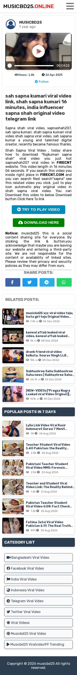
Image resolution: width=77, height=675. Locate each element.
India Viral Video (23, 579)
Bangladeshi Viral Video (29, 558)
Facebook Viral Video (27, 568)
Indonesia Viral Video (27, 590)
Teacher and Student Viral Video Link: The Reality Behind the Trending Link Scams (49, 487)
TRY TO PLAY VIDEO (40, 209)
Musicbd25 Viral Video (28, 634)
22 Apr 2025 (53, 74)
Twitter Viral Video (25, 612)
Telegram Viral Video (26, 601)
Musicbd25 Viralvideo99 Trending (37, 644)
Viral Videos (20, 623)
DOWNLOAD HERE (41, 222)
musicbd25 (46, 664)
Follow (43, 81)
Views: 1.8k (26, 74)
